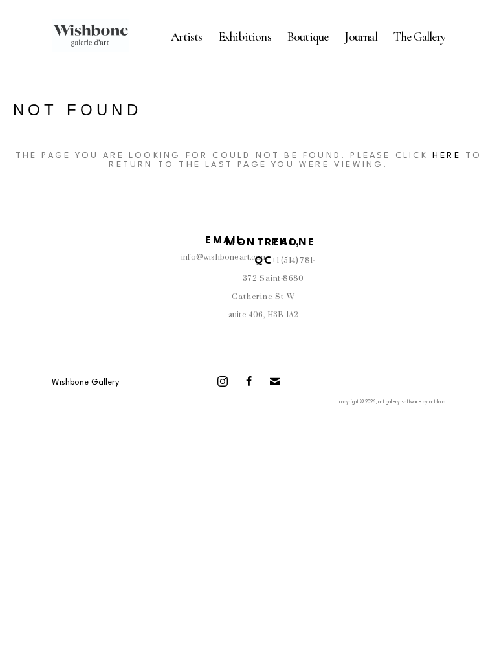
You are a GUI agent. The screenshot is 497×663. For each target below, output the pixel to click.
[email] (274, 381)
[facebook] (248, 381)
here (446, 156)
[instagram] (222, 381)
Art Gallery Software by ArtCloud (411, 402)
